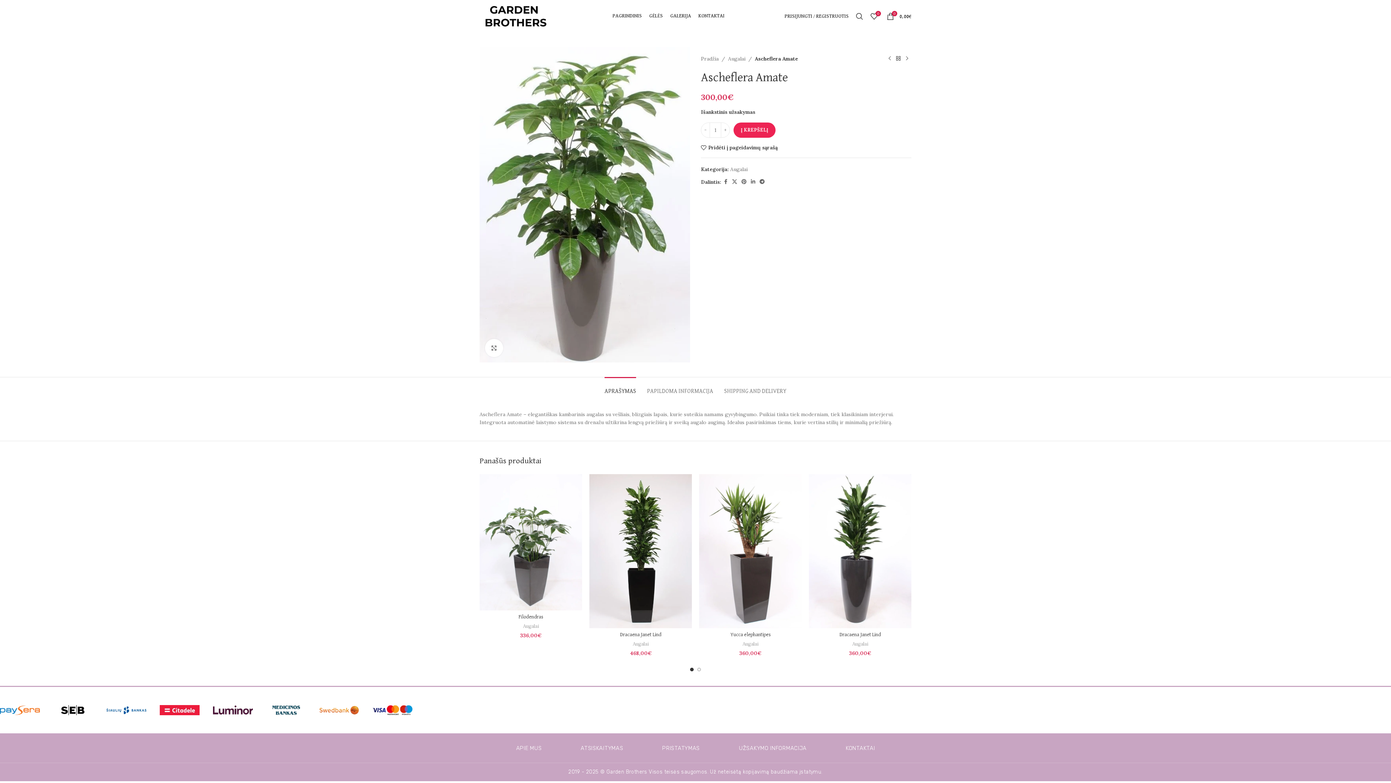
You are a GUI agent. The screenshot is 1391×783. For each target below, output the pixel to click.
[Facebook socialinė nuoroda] (725, 182)
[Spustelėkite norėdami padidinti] (494, 348)
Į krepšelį (754, 130)
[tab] (620, 388)
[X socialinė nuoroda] (734, 182)
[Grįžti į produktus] (898, 58)
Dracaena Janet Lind (640, 634)
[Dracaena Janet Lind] (640, 551)
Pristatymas (681, 748)
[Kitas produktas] (907, 58)
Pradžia (710, 58)
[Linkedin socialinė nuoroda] (753, 182)
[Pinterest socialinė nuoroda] (744, 182)
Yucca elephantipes (750, 634)
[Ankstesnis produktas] (889, 58)
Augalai (736, 58)
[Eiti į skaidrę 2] (699, 669)
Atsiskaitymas (602, 748)
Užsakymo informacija (773, 748)
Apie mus (529, 748)
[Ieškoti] (859, 16)
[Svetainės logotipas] (516, 16)
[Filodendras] (531, 542)
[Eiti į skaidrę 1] (692, 669)
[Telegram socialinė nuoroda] (762, 182)
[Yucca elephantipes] (750, 551)
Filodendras (531, 617)
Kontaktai (860, 748)
